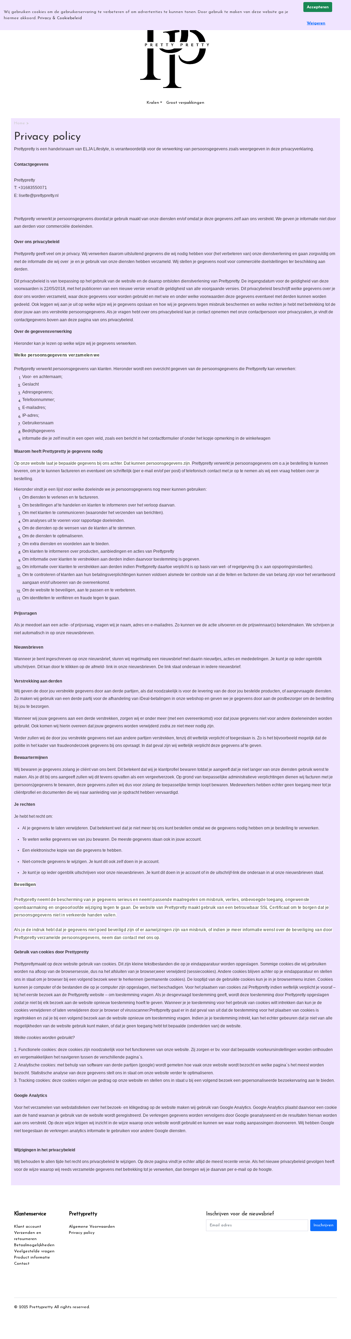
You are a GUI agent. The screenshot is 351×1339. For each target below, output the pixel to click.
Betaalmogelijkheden (34, 1245)
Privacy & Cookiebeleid (60, 18)
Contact (21, 1264)
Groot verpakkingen (185, 103)
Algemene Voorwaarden (92, 1227)
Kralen (153, 103)
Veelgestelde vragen (34, 1251)
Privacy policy (82, 1233)
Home (20, 123)
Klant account (27, 1227)
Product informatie (32, 1257)
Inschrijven (324, 1225)
